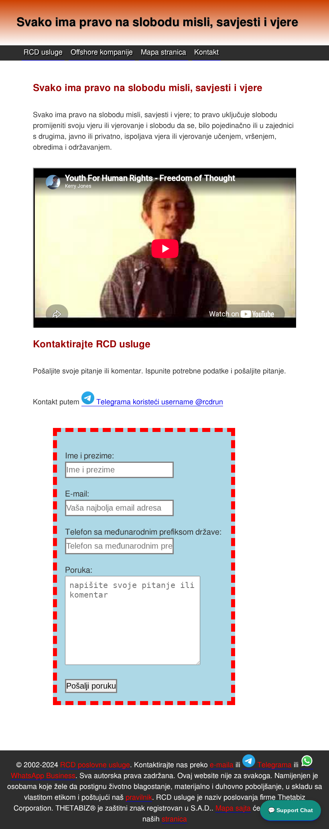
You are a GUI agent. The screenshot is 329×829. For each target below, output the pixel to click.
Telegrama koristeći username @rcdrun (158, 402)
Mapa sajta (233, 808)
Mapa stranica (163, 52)
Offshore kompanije (102, 52)
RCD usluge (43, 52)
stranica (174, 819)
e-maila (222, 765)
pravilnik (139, 797)
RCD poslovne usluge (95, 765)
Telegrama (273, 765)
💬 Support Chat (290, 810)
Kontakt (206, 52)
